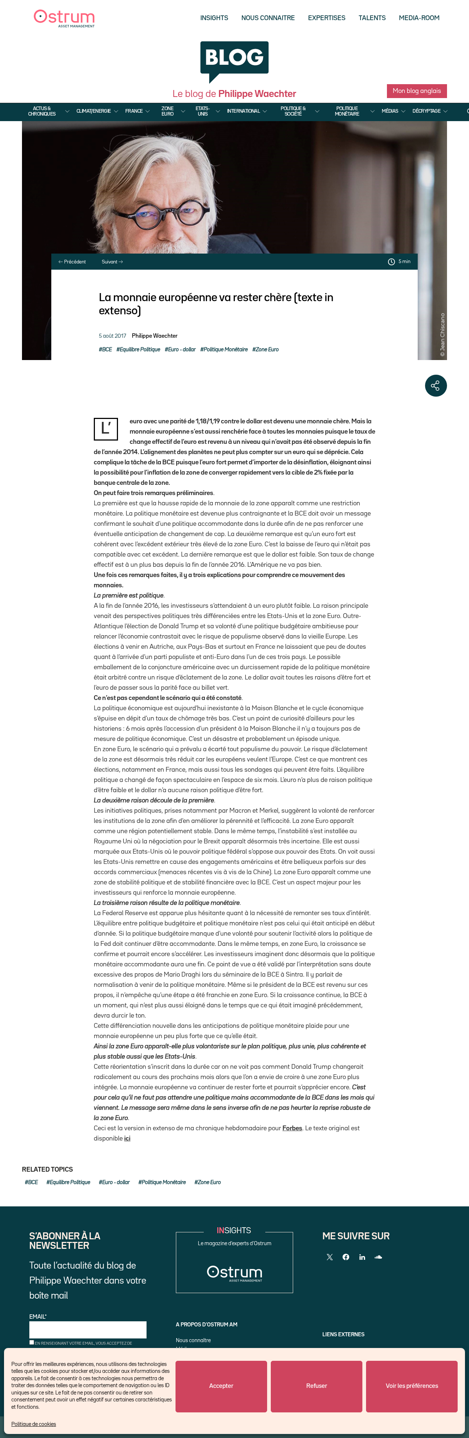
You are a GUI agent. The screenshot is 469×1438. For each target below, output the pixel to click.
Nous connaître (193, 1340)
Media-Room (419, 18)
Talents (372, 18)
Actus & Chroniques (42, 111)
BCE (107, 349)
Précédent (74, 262)
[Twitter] (329, 1257)
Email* (38, 1317)
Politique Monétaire (347, 111)
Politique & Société (293, 111)
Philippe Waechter (154, 336)
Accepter (221, 1386)
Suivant (110, 262)
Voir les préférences (412, 1386)
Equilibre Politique (140, 349)
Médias (390, 111)
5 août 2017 (112, 336)
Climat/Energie (94, 111)
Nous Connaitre (268, 18)
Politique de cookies (33, 1424)
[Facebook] (345, 1257)
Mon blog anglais (417, 91)
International (243, 111)
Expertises (327, 18)
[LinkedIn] (362, 1257)
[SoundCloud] (378, 1257)
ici (127, 1139)
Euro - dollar (182, 349)
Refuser (316, 1386)
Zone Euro (168, 111)
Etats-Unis (203, 111)
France (134, 111)
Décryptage (426, 111)
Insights (214, 18)
